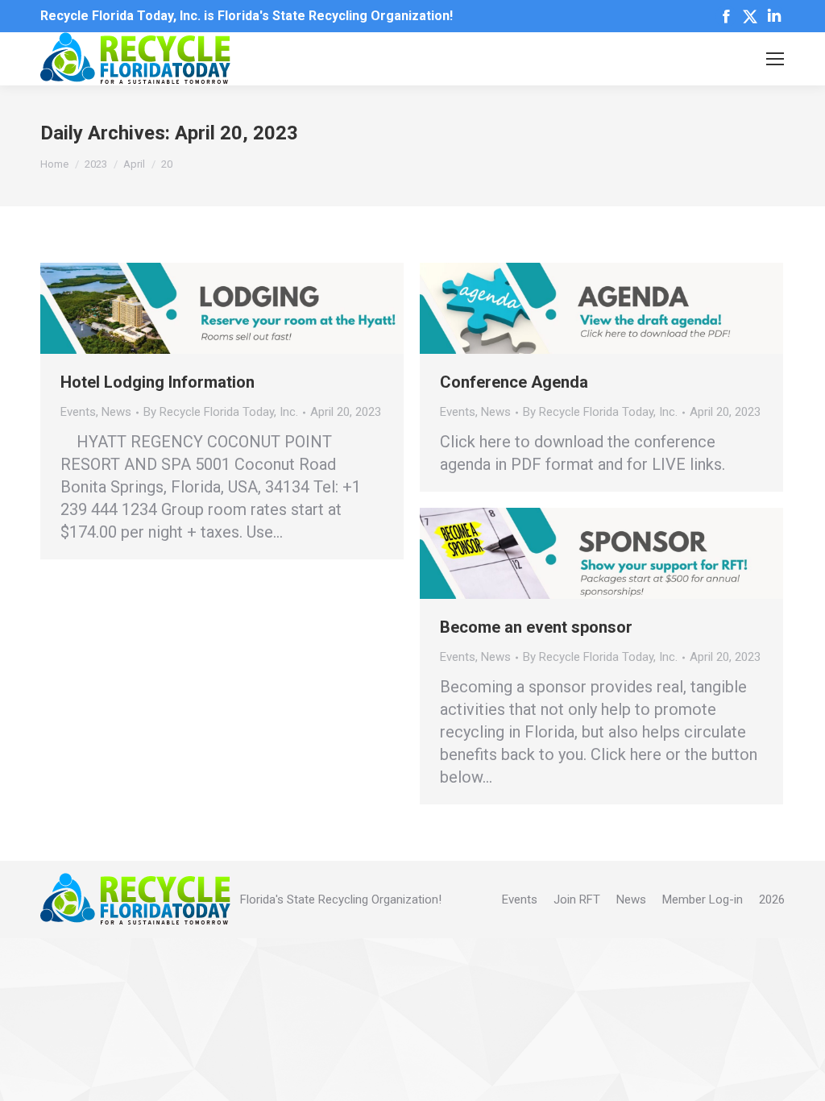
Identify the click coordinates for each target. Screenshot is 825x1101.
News (116, 412)
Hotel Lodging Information (157, 382)
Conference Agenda (514, 382)
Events (78, 412)
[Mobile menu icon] (775, 59)
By (220, 412)
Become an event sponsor (536, 627)
